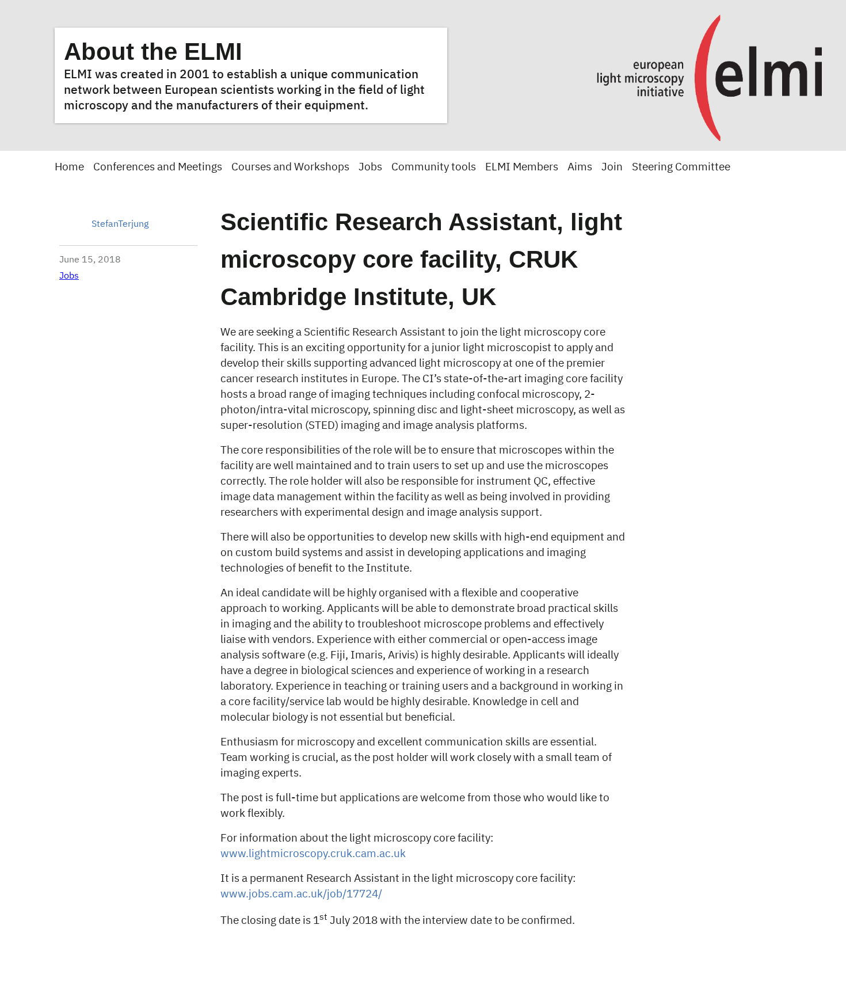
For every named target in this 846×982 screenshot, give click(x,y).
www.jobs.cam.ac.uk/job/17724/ (301, 894)
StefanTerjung (120, 224)
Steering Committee (681, 167)
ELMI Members (521, 167)
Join (612, 167)
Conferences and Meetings (157, 167)
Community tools (433, 167)
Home (69, 167)
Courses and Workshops (290, 167)
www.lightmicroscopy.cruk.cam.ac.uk (313, 853)
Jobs (370, 167)
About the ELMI (153, 51)
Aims (579, 167)
